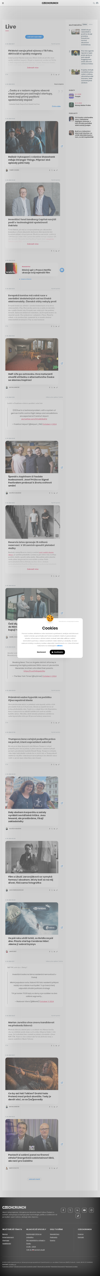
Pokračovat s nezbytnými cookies (69, 621)
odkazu (59, 646)
